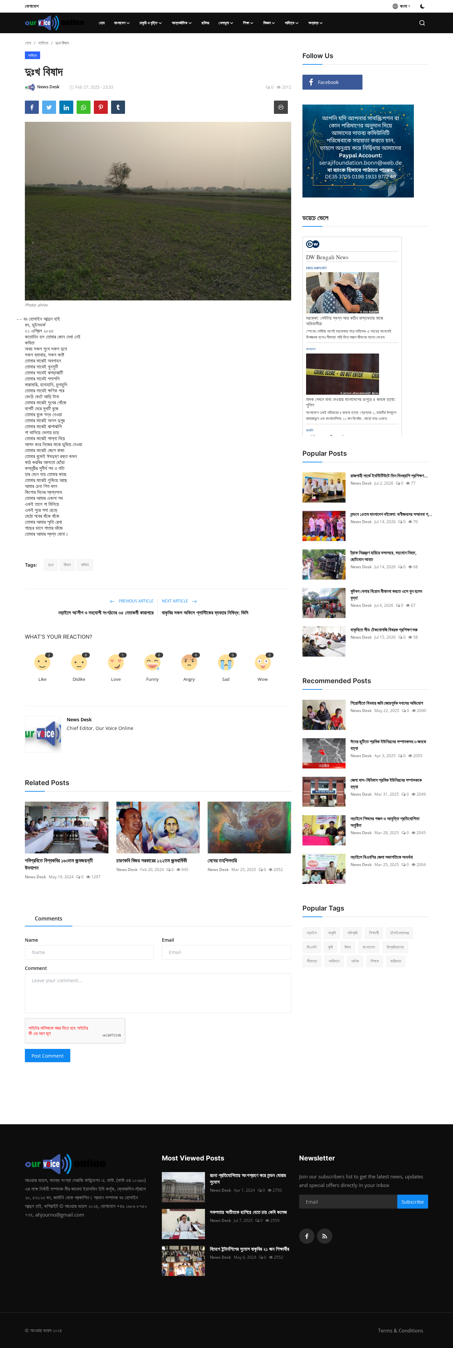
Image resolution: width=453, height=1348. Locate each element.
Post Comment (48, 1056)
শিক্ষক (374, 961)
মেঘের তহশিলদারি (222, 860)
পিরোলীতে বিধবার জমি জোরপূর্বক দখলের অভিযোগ (387, 703)
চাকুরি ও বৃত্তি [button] (149, 23)
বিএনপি (311, 947)
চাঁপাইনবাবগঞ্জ (399, 933)
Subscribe (413, 1202)
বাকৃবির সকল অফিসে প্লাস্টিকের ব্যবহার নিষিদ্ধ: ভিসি (205, 612)
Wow (263, 679)
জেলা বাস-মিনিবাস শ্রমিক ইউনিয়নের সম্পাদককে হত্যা (386, 783)
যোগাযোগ (31, 6)
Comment (36, 968)
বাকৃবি (332, 933)
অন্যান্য (313, 23)
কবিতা (85, 565)
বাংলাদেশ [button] (119, 23)
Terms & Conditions (400, 1330)
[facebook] (306, 1236)
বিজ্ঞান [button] (267, 23)
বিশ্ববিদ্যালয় (395, 947)
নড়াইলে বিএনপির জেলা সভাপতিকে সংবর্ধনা (382, 857)
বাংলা (402, 6)
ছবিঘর (205, 23)
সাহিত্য (43, 43)
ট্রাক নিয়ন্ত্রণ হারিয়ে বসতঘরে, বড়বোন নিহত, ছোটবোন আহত (384, 556)
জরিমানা (395, 961)
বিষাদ (67, 565)
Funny (152, 679)
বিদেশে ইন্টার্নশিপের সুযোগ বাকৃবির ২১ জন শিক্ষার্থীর (249, 1249)
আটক (355, 961)
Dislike (79, 679)
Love (116, 679)
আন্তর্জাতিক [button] (179, 23)
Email (168, 940)
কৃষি (330, 947)
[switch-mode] (422, 6)
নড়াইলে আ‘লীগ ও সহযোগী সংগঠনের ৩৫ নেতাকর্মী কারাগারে (106, 612)
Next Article (175, 601)
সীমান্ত (312, 961)
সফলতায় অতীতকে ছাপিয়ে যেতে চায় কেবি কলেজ (248, 1212)
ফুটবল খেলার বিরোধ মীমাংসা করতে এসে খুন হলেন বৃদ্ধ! (386, 594)
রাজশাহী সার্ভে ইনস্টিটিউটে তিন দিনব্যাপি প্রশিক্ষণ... (389, 475)
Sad (225, 679)
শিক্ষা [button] (246, 23)
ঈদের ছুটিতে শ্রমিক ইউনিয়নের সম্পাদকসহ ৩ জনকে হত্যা (388, 745)
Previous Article (136, 601)
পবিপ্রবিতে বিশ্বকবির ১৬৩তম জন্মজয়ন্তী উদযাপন (59, 864)
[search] (422, 23)
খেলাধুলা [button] (224, 23)
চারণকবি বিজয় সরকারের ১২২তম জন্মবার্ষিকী (151, 860)
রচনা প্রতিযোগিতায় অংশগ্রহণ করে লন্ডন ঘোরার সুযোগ (248, 1178)
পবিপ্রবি (352, 933)
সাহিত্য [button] (289, 23)
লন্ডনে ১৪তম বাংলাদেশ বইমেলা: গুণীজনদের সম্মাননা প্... (391, 514)
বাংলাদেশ (368, 947)
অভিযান (334, 961)
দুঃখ (50, 565)
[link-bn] (358, 151)
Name (31, 940)
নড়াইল (312, 933)
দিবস (348, 947)
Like (42, 679)
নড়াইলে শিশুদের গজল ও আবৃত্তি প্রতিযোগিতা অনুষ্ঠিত (385, 822)
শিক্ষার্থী (374, 933)
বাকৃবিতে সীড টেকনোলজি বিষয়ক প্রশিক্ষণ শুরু (384, 629)
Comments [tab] (48, 918)
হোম (102, 23)
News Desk (79, 719)
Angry (189, 679)
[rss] (324, 1236)
